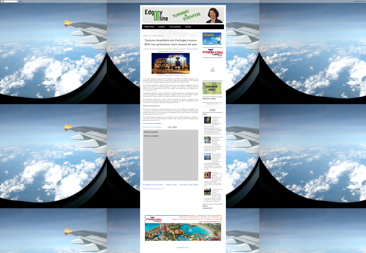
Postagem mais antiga (188, 185)
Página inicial (149, 27)
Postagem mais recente (153, 185)
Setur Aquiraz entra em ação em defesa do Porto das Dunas (217, 139)
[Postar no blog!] (170, 127)
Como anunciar (175, 27)
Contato (188, 27)
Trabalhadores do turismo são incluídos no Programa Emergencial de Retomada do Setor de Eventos (212, 122)
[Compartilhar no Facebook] (174, 127)
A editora (162, 27)
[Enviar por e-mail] (169, 127)
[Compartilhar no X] (172, 127)
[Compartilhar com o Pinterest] (176, 127)
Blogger (187, 247)
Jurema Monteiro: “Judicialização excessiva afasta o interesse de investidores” (217, 157)
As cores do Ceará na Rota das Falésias (217, 190)
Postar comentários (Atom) (156, 188)
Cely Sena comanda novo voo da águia (217, 174)
